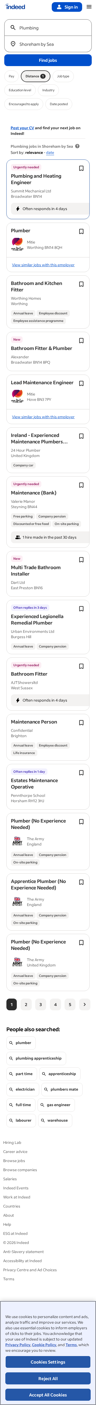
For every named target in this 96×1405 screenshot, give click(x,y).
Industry (48, 90)
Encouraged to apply (24, 104)
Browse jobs (14, 1160)
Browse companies (20, 1169)
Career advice (15, 1151)
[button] (36, 179)
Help (7, 1224)
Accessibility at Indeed (22, 1260)
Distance (35, 76)
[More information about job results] (77, 146)
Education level (20, 90)
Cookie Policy (44, 1344)
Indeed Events (16, 1187)
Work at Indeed (16, 1197)
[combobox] (50, 28)
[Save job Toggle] (81, 168)
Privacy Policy (17, 1344)
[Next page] (84, 1004)
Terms (71, 1344)
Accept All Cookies (48, 1395)
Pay (11, 76)
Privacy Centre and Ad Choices (30, 1269)
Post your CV (22, 127)
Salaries (10, 1178)
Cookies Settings (48, 1362)
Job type (63, 76)
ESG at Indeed (15, 1233)
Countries (11, 1206)
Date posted (59, 104)
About (8, 1215)
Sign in (71, 7)
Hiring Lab (12, 1142)
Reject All (48, 1378)
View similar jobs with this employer (43, 264)
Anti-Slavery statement (23, 1251)
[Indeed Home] (15, 7)
